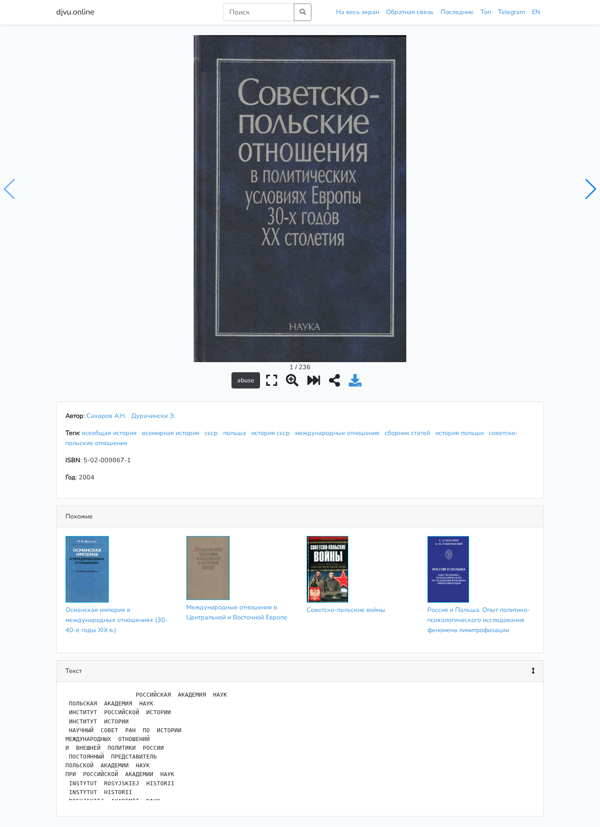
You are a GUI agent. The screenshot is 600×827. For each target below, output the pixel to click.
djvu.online (75, 12)
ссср (213, 432)
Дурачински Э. (153, 415)
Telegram (511, 11)
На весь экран (357, 11)
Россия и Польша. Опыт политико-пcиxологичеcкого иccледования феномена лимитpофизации (478, 619)
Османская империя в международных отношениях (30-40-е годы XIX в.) (116, 619)
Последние (457, 11)
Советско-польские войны (346, 609)
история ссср (272, 432)
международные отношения (339, 432)
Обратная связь (410, 11)
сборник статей (409, 432)
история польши (461, 432)
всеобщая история (111, 432)
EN (536, 11)
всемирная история (172, 432)
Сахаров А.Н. (106, 415)
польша (236, 432)
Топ (486, 11)
